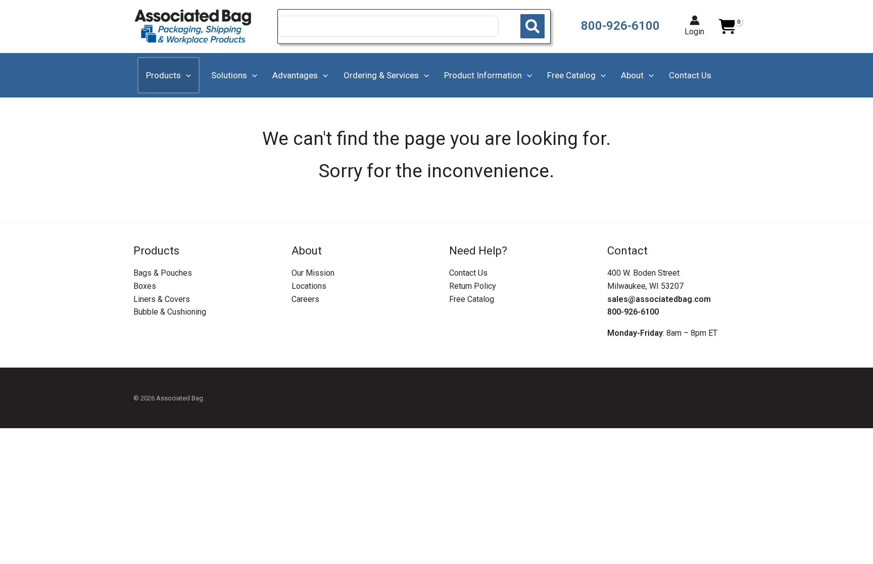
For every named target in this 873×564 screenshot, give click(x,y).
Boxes (144, 286)
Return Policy (472, 286)
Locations (309, 286)
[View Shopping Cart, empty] (727, 27)
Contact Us (468, 273)
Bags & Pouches (162, 273)
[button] (186, 75)
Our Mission (313, 273)
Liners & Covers (161, 299)
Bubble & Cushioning (169, 312)
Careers (305, 299)
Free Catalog (471, 299)
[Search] (532, 26)
